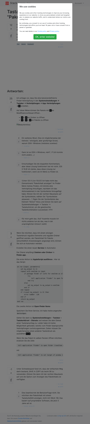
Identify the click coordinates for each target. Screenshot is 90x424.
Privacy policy (54, 31)
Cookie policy (42, 31)
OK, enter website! (45, 36)
